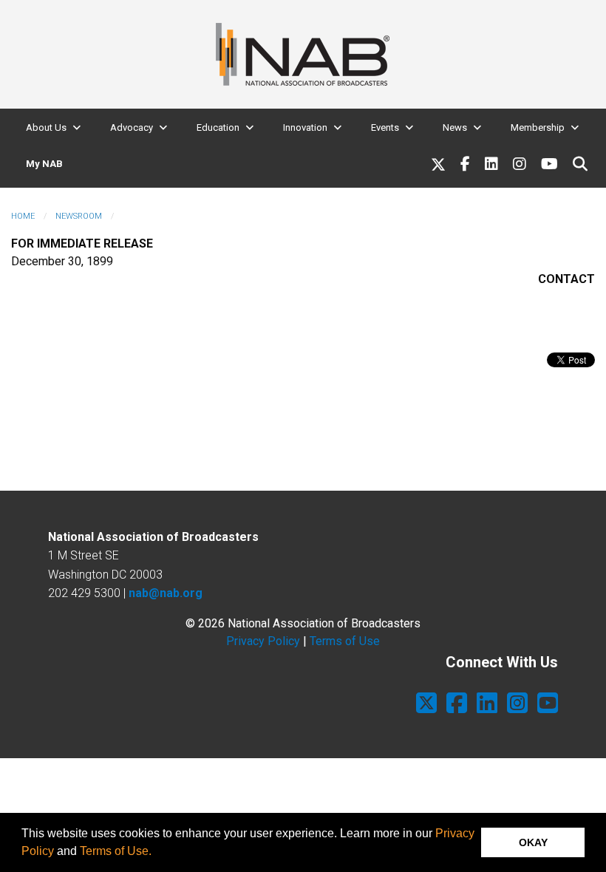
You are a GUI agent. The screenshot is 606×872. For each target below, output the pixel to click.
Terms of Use (345, 641)
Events (385, 127)
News (455, 127)
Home (23, 216)
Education (218, 127)
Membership (538, 127)
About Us (46, 127)
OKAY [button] (533, 842)
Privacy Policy (263, 641)
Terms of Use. (116, 851)
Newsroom (78, 216)
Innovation (305, 127)
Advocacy (131, 127)
